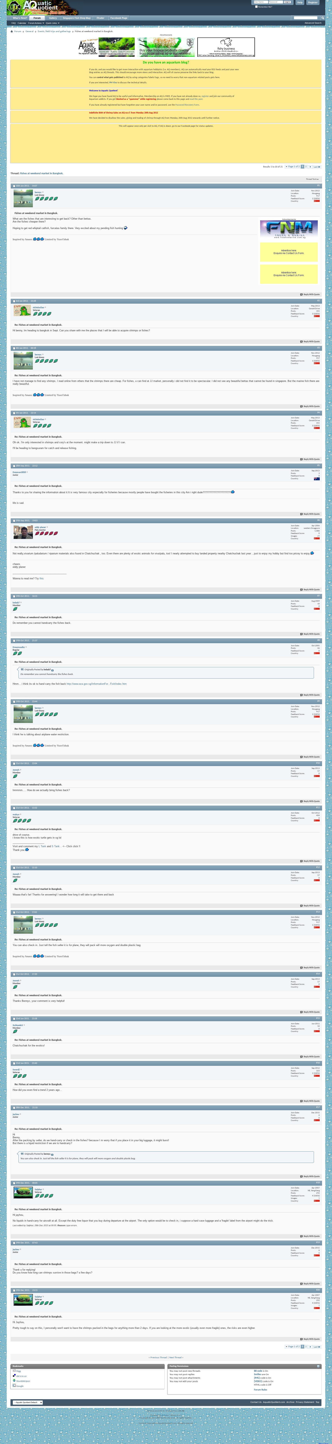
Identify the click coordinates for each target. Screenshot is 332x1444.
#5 (318, 465)
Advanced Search (313, 23)
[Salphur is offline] (23, 1192)
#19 (318, 1242)
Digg (18, 1371)
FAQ (14, 23)
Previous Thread (158, 1357)
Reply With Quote (312, 295)
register (205, 96)
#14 (318, 974)
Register (313, 2)
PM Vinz (113, 83)
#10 (318, 763)
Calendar (22, 23)
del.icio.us (21, 1376)
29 (318, 536)
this (42, 578)
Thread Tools (311, 179)
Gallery (53, 18)
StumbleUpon (23, 1381)
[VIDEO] (258, 1381)
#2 (318, 301)
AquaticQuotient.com (274, 1402)
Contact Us (256, 1402)
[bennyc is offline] (23, 198)
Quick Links (51, 23)
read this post (196, 99)
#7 (318, 596)
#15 (318, 1018)
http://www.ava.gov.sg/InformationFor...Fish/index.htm (97, 683)
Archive (290, 1402)
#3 (318, 348)
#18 (318, 1183)
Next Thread (175, 1357)
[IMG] (257, 1378)
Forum (37, 18)
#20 (318, 1290)
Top (317, 1402)
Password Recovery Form (187, 105)
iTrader (100, 18)
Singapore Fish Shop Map (76, 18)
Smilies (257, 1374)
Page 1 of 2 (294, 166)
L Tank (42, 846)
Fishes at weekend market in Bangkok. (41, 173)
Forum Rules (260, 1390)
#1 (318, 185)
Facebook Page (118, 18)
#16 (318, 1063)
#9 (318, 701)
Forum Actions (35, 23)
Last (316, 167)
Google (19, 1386)
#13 (318, 912)
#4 (318, 412)
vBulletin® (165, 1415)
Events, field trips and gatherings (54, 31)
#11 (318, 807)
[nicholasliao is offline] (22, 310)
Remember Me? (265, 7)
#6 (318, 520)
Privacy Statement (305, 1402)
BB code (258, 1371)
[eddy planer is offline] (23, 532)
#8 (318, 640)
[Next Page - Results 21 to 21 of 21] (310, 167)
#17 (318, 1107)
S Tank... (57, 846)
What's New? (20, 18)
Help (299, 2)
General (29, 31)
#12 (318, 867)
